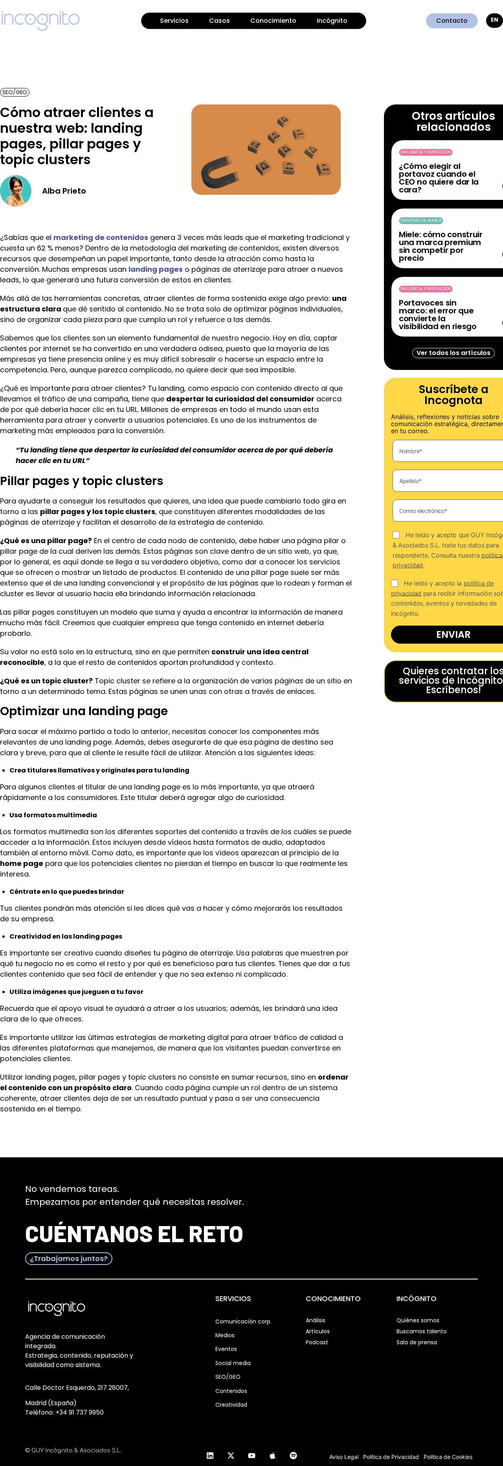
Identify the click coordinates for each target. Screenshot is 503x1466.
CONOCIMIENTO (333, 1298)
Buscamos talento (422, 1331)
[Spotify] (293, 1455)
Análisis (315, 1320)
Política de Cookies (448, 1456)
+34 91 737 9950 (79, 1412)
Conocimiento (273, 20)
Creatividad (231, 1405)
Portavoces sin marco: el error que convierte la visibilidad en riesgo (438, 314)
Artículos (318, 1331)
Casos (219, 20)
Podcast (317, 1342)
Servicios (174, 20)
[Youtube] (251, 1455)
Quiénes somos (418, 1320)
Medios (225, 1335)
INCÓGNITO (417, 1298)
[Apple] (272, 1455)
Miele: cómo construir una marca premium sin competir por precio (441, 246)
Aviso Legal (343, 1456)
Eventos (226, 1349)
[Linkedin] (209, 1455)
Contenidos (231, 1391)
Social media (233, 1363)
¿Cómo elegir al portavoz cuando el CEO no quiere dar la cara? (439, 178)
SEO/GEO (227, 1377)
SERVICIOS (233, 1298)
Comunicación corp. (243, 1321)
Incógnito (332, 20)
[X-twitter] (230, 1455)
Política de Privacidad (391, 1456)
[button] (14, 92)
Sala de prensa (417, 1342)
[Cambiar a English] (494, 20)
